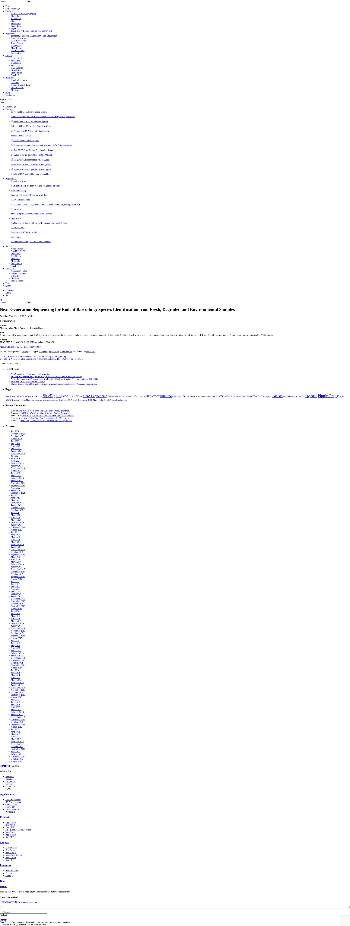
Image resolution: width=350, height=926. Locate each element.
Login (8, 293)
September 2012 (18, 724)
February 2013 (17, 712)
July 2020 (15, 512)
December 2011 (18, 744)
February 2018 (17, 564)
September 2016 (18, 606)
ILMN (174, 396)
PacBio (277, 396)
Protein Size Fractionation (43, 400)
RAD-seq (63, 400)
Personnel (9, 776)
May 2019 (15, 537)
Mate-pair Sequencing (198, 396)
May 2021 (15, 500)
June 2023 (15, 473)
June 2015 (15, 643)
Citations (15, 82)
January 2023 (17, 480)
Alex (32, 316)
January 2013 (17, 714)
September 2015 (18, 636)
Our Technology (12, 9)
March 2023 (16, 475)
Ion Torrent (184, 396)
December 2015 (18, 628)
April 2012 (15, 737)
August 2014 (16, 668)
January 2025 (17, 451)
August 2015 (16, 638)
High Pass (129, 396)
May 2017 (15, 586)
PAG (284, 396)
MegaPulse (16, 23)
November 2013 (18, 690)
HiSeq (135, 396)
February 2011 (17, 754)
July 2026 (15, 431)
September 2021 (18, 493)
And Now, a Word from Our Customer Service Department (43, 411)
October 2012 (17, 722)
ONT (252, 396)
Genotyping (16, 45)
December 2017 (18, 569)
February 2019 (17, 544)
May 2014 (15, 675)
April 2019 (15, 539)
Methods (210, 396)
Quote (8, 285)
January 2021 (17, 505)
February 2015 (17, 653)
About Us (5, 771)
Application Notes (19, 80)
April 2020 (15, 517)
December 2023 (18, 468)
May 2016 (15, 616)
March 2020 (16, 520)
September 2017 (18, 576)
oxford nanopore (263, 396)
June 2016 (15, 613)
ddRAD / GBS (11, 804)
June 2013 (15, 702)
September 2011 (18, 749)
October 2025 (17, 436)
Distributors (10, 781)
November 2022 (18, 483)
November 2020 (18, 507)
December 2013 (18, 687)
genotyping (117, 396)
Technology (10, 107)
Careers (8, 784)
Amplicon (43, 351)
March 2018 (16, 562)
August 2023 (16, 470)
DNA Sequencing (18, 38)
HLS (145, 396)
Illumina (166, 396)
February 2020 (17, 522)
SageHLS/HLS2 (18, 251)
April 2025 (15, 446)
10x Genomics (10, 396)
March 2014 (16, 680)
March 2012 (16, 739)
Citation (25, 351)
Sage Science (5, 102)
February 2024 (17, 463)
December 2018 (18, 549)
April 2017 (15, 589)
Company (9, 290)
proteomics (55, 400)
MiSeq (247, 396)
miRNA (228, 396)
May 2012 (15, 734)
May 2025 (15, 443)
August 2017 (16, 579)
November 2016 (18, 601)
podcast (17, 400)
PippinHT (15, 21)
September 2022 (18, 485)
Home (8, 6)
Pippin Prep (16, 16)
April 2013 (15, 707)
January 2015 (17, 655)
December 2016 (18, 599)
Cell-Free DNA (17, 50)
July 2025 (15, 441)
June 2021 (15, 498)
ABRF (17, 396)
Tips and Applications (118, 400)
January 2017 (17, 596)
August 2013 (16, 697)
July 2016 (15, 611)
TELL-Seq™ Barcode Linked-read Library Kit (31, 31)
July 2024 (15, 456)
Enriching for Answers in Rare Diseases (28, 381)
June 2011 (15, 751)
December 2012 (18, 717)
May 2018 (15, 557)
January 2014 (17, 685)
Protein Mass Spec (27, 400)
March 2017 (16, 591)
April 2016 (15, 618)
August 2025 (16, 438)
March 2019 (16, 542)
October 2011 (17, 746)
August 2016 (16, 608)
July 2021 (15, 495)
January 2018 (17, 567)
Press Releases (17, 87)
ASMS (39, 396)
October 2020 (17, 510)
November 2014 (18, 660)
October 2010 (17, 759)
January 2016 (17, 626)
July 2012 (15, 729)
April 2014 (15, 677)
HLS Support (17, 68)
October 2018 (17, 552)
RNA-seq (72, 400)
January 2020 (17, 525)
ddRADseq (77, 396)
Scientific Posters (18, 273)
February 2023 (17, 478)
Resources (9, 77)
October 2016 (17, 604)
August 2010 (16, 761)
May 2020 (15, 515)
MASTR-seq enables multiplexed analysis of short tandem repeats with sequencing (46, 376)
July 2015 (15, 640)
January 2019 (17, 547)
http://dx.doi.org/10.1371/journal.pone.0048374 (20, 347)
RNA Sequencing (18, 41)
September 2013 (18, 695)
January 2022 (17, 490)
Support (8, 55)
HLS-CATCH (153, 396)
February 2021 (17, 503)
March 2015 (16, 650)
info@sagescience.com (27, 902)
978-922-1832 (7, 902)
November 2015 (18, 631)
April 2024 (15, 461)
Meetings (15, 90)
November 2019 (18, 527)
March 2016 (16, 621)
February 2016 (17, 623)
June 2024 (15, 458)
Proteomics (16, 53)
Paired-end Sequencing (295, 396)
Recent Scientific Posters (21, 85)
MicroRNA (16, 48)
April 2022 (15, 488)
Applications (10, 33)
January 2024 (17, 466)
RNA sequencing (82, 400)
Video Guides (17, 58)
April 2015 (15, 648)
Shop (7, 295)
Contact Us (10, 95)
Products (9, 11)
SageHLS (105, 399)
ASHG (34, 396)
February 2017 (17, 594)
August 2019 (16, 530)
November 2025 (18, 434)
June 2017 (15, 584)
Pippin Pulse (16, 26)
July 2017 (15, 581)
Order (3, 886)
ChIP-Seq (65, 396)
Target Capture (17, 43)
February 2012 (17, 741)
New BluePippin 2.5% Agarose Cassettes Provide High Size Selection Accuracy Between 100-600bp (54, 379)
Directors (9, 779)
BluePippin (16, 18)
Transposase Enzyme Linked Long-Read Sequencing (34, 36)
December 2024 (18, 453)
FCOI (8, 789)
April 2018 (15, 559)
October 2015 (17, 633)
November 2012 (18, 719)
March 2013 (16, 709)
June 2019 (15, 535)
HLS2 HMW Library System (23, 13)
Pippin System (66, 351)
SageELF (15, 28)
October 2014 (17, 663)
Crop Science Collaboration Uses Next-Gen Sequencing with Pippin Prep (33, 356)
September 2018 (18, 554)
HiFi (123, 396)
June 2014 (15, 672)
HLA (140, 396)
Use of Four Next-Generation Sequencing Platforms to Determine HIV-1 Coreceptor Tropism (41, 359)
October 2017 (17, 574)
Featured (111, 396)
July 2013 (15, 700)
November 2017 (18, 571)
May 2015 (15, 645)
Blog (7, 92)
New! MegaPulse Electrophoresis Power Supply (32, 374)
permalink (90, 351)
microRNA (219, 396)
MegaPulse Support (13, 855)
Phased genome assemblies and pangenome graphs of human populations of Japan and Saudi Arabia (54, 384)
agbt (22, 396)
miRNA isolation (238, 396)
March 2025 (16, 448)
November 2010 (18, 756)
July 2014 (15, 670)
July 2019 (15, 532)
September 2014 (18, 665)
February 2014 (17, 682)
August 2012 (16, 727)
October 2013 (17, 692)
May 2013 (15, 704)
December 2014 (18, 658)
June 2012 (15, 732)
